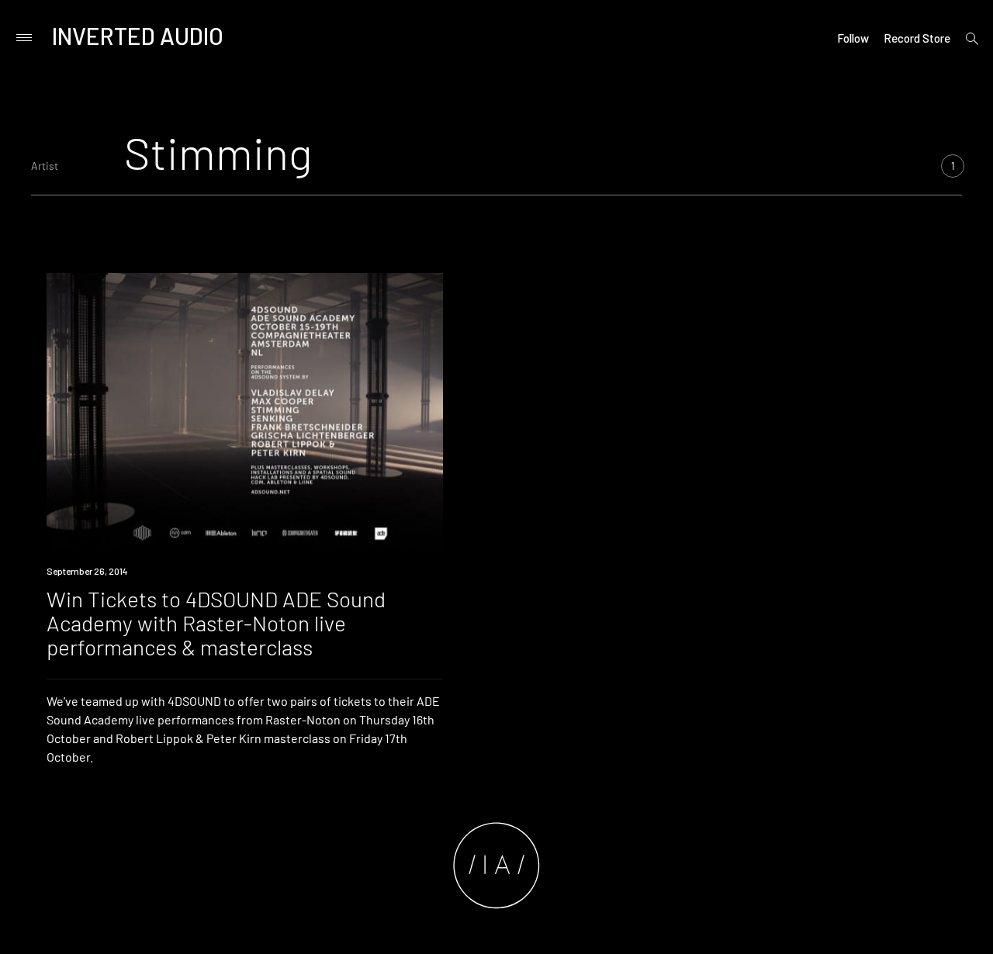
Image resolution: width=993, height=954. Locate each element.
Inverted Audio (137, 36)
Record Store (917, 38)
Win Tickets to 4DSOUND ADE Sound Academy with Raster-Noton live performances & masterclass (216, 623)
